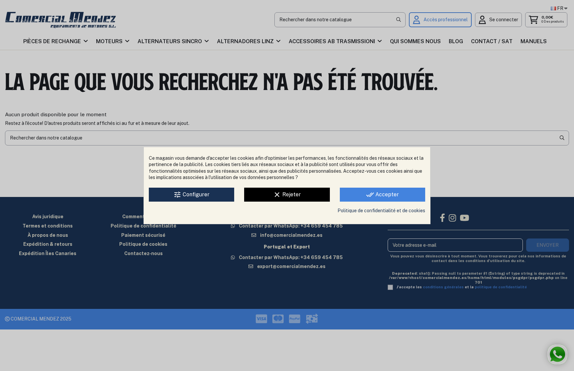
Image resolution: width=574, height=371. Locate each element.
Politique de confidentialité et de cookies (381, 210)
